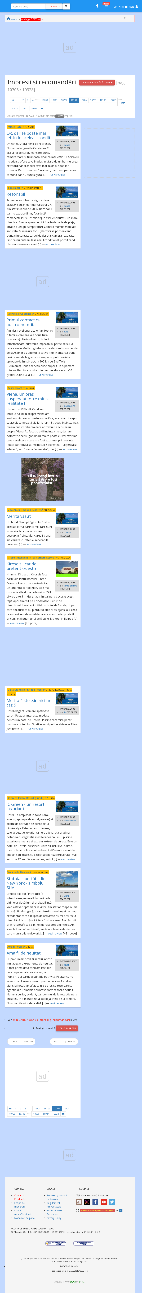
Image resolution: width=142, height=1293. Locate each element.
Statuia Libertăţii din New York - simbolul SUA (26, 883)
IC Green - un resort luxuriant (26, 806)
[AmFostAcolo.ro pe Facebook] (96, 1200)
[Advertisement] (43, 656)
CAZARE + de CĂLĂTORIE (96, 82)
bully (66, 331)
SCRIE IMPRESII (67, 1028)
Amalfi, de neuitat (24, 953)
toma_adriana (70, 585)
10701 (54, 100)
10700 (45, 100)
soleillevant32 (70, 820)
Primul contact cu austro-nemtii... (23, 322)
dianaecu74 (69, 405)
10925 (122, 103)
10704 (84, 100)
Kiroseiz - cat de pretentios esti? (22, 566)
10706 (103, 100)
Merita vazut (19, 516)
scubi (66, 964)
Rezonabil (16, 194)
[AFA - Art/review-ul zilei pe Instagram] (79, 1200)
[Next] (42, 108)
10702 (64, 100)
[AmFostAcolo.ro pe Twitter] (113, 1200)
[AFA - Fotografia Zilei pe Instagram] (88, 1200)
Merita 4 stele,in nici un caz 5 (29, 703)
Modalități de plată (24, 1218)
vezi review (58, 175)
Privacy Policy (54, 1218)
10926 (15, 108)
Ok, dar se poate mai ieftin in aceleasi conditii (30, 135)
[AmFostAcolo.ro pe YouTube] (104, 1200)
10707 (113, 100)
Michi (66, 895)
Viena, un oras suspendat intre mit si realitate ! (28, 398)
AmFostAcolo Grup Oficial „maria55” (97, 1210)
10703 (74, 100)
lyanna (67, 145)
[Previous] (13, 100)
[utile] (97, 6)
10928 (34, 108)
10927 (24, 108)
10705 (93, 100)
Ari (65, 712)
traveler (68, 532)
